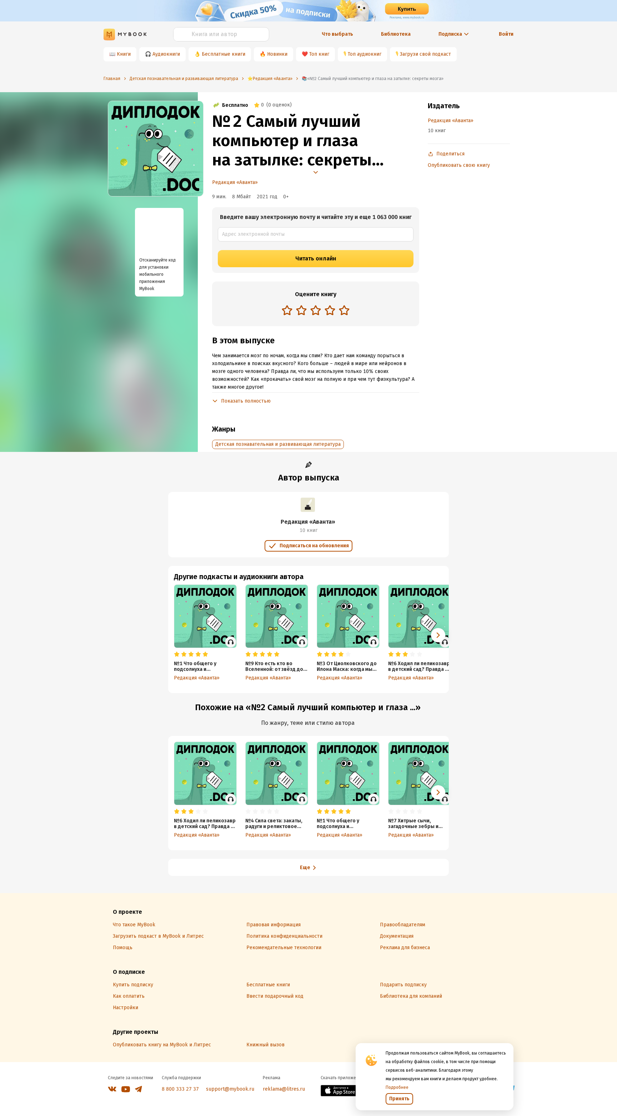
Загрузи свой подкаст (425, 54)
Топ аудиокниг (364, 54)
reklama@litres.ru (284, 1089)
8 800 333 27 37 (180, 1089)
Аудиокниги (166, 54)
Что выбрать (337, 34)
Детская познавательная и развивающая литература (278, 444)
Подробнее (397, 1087)
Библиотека (396, 34)
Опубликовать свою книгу (459, 165)
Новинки (277, 54)
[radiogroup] (315, 311)
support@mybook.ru (230, 1089)
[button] (438, 635)
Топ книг (319, 54)
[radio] (287, 310)
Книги (124, 54)
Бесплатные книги (223, 54)
